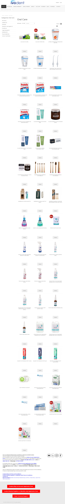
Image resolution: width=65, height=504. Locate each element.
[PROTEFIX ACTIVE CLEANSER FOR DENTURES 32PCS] (24, 114)
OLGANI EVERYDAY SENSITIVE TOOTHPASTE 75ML (40, 415)
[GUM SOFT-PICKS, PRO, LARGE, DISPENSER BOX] (24, 402)
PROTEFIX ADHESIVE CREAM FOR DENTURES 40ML (55, 95)
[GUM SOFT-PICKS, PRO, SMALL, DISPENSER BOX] (40, 375)
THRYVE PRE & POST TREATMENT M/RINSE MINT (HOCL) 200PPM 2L (55, 335)
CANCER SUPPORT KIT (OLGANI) (55, 414)
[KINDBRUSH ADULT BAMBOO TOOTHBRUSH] (40, 167)
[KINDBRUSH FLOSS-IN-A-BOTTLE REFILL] (40, 194)
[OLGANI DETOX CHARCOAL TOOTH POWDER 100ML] (24, 167)
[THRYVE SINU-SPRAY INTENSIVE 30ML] (55, 300)
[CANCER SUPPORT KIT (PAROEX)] (24, 433)
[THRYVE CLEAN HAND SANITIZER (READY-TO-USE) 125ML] (24, 247)
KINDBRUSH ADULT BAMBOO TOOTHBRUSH (40, 175)
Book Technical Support (21, 496)
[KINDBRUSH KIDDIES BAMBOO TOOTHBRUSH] (55, 167)
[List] (57, 26)
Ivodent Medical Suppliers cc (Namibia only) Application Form (21, 491)
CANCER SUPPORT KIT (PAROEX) (24, 440)
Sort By (23, 23)
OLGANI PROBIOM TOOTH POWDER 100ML (55, 122)
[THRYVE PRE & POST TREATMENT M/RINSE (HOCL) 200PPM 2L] (40, 327)
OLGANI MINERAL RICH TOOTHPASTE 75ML (24, 149)
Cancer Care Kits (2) (6, 35)
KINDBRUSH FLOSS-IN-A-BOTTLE (24, 201)
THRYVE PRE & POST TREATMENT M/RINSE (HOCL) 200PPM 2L (40, 335)
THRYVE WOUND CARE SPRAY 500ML (40, 282)
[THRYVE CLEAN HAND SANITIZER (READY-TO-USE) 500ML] (40, 247)
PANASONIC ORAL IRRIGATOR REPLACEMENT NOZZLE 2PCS (55, 69)
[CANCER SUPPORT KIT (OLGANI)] (55, 407)
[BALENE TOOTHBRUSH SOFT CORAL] (24, 354)
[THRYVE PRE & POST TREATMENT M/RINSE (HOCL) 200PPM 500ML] (55, 274)
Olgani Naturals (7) (5, 30)
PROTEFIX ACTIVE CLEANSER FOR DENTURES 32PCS (24, 122)
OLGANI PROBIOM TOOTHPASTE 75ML (40, 122)
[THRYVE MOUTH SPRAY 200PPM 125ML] (55, 247)
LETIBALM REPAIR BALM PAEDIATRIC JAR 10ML (55, 42)
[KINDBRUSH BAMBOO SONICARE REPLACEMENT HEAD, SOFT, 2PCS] (55, 194)
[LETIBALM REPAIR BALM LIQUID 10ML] (24, 61)
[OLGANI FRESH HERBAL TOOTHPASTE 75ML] (40, 141)
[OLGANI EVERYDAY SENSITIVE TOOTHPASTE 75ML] (40, 407)
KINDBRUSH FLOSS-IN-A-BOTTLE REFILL (40, 202)
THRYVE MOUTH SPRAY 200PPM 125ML (55, 255)
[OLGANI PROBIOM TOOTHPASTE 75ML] (40, 114)
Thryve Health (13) (5, 34)
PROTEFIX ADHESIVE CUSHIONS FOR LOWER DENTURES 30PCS (40, 95)
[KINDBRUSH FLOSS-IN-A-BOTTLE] (24, 194)
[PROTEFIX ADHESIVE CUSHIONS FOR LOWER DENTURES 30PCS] (40, 88)
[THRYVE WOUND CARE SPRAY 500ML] (40, 274)
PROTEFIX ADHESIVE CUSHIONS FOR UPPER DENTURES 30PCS (24, 95)
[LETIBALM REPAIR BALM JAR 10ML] (40, 61)
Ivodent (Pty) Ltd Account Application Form (21, 486)
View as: (58, 23)
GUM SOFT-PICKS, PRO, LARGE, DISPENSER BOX (24, 415)
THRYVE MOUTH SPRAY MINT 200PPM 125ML (40, 308)
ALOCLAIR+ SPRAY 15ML (39, 41)
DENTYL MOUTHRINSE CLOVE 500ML (24, 228)
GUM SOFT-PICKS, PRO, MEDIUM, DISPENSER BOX (55, 388)
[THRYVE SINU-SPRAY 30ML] (24, 327)
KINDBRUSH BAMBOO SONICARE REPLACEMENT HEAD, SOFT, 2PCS (55, 202)
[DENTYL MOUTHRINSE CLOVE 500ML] (24, 221)
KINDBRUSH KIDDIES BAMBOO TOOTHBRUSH (55, 175)
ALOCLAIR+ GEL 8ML (24, 41)
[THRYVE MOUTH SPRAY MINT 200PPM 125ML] (40, 300)
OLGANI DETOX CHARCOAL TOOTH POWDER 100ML (24, 175)
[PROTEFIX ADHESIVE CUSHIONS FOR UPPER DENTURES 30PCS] (24, 88)
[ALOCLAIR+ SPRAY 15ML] (40, 34)
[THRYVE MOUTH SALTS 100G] (55, 221)
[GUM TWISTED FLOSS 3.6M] (24, 379)
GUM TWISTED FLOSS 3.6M (24, 387)
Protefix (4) (4, 28)
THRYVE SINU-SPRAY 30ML (24, 334)
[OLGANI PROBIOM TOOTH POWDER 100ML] (55, 114)
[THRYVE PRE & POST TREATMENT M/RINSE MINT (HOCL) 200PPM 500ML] (24, 300)
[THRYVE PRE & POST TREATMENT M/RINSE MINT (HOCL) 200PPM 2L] (55, 327)
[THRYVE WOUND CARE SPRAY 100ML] (24, 274)
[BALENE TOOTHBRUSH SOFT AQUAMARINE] (55, 354)
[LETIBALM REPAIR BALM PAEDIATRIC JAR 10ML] (55, 34)
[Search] (13, 10)
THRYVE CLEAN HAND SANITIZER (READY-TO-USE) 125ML (24, 255)
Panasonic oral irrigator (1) (7, 26)
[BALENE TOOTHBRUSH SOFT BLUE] (40, 354)
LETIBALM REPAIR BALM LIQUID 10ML (24, 69)
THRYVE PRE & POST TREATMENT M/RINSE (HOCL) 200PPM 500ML (55, 282)
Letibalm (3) (4, 22)
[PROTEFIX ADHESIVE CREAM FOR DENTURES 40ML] (55, 88)
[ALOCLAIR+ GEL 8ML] (24, 34)
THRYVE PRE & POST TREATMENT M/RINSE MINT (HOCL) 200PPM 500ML (24, 308)
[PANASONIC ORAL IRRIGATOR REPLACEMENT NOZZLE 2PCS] (55, 61)
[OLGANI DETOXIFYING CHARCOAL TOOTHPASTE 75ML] (55, 141)
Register (57, 2)
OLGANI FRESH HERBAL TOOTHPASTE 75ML (40, 149)
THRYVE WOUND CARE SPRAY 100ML (24, 282)
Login (61, 2)
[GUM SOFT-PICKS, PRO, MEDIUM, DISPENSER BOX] (55, 380)
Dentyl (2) (4, 24)
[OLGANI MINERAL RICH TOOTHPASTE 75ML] (24, 141)
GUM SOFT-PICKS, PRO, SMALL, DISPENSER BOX (40, 388)
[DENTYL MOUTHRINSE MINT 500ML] (40, 221)
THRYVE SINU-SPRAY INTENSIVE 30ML (55, 307)
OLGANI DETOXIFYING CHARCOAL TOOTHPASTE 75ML (55, 149)
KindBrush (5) (4, 32)
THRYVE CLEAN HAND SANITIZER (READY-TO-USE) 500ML (40, 255)
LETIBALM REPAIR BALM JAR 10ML (40, 68)
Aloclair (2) (4, 20)
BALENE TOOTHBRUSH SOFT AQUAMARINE (55, 361)
